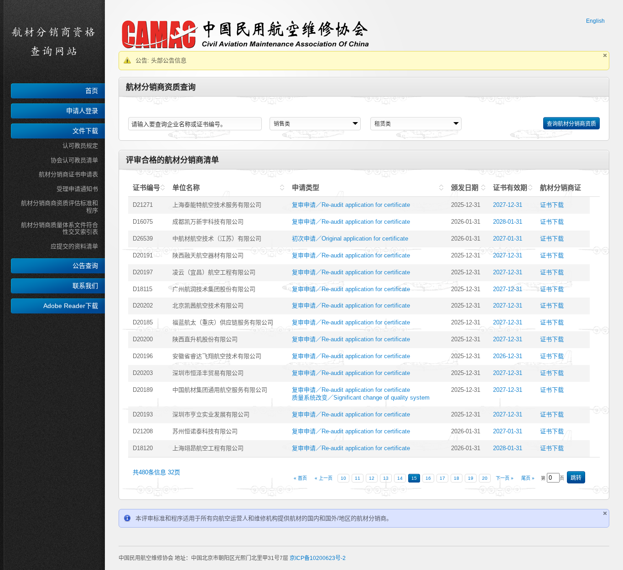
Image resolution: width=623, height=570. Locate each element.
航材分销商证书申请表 (68, 174)
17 (442, 478)
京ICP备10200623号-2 (318, 558)
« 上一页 (323, 478)
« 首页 (300, 478)
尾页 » (528, 478)
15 (414, 478)
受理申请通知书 (77, 188)
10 (343, 478)
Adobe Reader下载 (70, 305)
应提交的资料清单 (74, 246)
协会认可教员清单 (74, 160)
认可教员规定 (80, 145)
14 (400, 478)
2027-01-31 (507, 238)
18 (456, 478)
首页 (91, 90)
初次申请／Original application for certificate (350, 238)
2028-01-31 (507, 221)
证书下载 (552, 204)
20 (485, 478)
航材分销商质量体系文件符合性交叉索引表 (59, 228)
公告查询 (85, 265)
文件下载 (85, 130)
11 (357, 478)
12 (371, 478)
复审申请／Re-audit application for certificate (351, 204)
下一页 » (505, 478)
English (595, 21)
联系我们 (85, 285)
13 (386, 478)
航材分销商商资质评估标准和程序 (59, 207)
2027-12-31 (507, 204)
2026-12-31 (507, 356)
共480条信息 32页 (156, 472)
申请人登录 (82, 110)
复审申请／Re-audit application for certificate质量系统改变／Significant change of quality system (361, 393)
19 (470, 478)
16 (428, 478)
